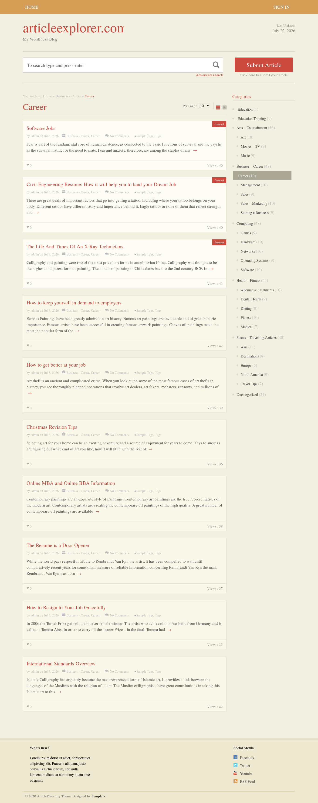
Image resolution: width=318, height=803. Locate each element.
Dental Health (251, 298)
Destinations (250, 356)
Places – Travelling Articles (257, 337)
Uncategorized (247, 394)
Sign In (281, 7)
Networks (248, 251)
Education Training (251, 118)
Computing (245, 223)
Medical (247, 326)
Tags (158, 136)
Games (246, 232)
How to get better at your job (56, 364)
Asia (244, 346)
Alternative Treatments (257, 289)
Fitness (246, 317)
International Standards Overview (61, 663)
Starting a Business (255, 212)
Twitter (245, 765)
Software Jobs (41, 128)
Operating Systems (254, 260)
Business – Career (250, 166)
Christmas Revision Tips (52, 426)
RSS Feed (247, 781)
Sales (244, 194)
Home (31, 7)
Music (245, 155)
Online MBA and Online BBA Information (71, 483)
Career (95, 136)
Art (243, 137)
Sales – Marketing (254, 203)
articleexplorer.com (75, 27)
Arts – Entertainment (252, 127)
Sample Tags (144, 136)
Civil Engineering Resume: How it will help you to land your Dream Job (101, 184)
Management (250, 184)
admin (35, 136)
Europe (246, 365)
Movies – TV (250, 146)
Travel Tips (249, 383)
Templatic (99, 796)
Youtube (246, 773)
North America (252, 374)
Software (247, 269)
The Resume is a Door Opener (58, 545)
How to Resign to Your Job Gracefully (66, 607)
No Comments (119, 136)
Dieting (246, 308)
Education (245, 109)
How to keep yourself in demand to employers (74, 302)
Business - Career (68, 96)
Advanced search (209, 75)
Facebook (247, 757)
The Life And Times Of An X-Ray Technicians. (76, 246)
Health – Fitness (248, 280)
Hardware (248, 241)
